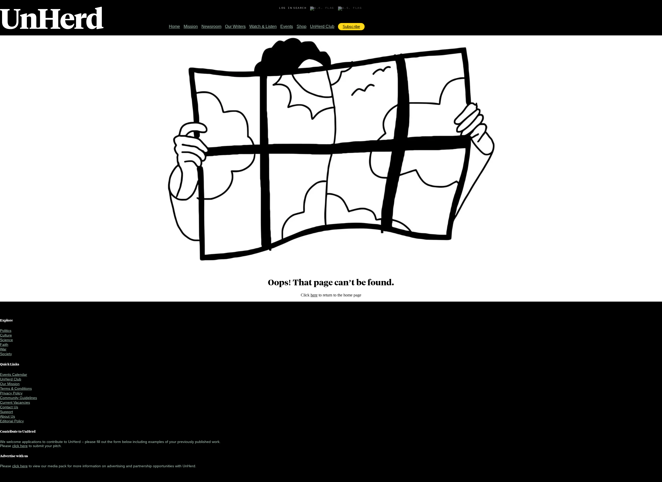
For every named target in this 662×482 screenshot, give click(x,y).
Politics (5, 330)
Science (6, 340)
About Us (7, 416)
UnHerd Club (322, 26)
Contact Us (9, 407)
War (3, 349)
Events (286, 26)
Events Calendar (13, 374)
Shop (301, 26)
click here (20, 446)
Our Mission (10, 384)
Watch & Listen (263, 26)
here (314, 295)
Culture (6, 335)
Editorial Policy (12, 421)
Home (174, 26)
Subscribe (351, 26)
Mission (191, 26)
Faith (4, 344)
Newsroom (211, 26)
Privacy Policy (11, 393)
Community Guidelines (18, 398)
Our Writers (235, 26)
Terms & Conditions (16, 388)
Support (6, 412)
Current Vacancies (15, 402)
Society (6, 354)
